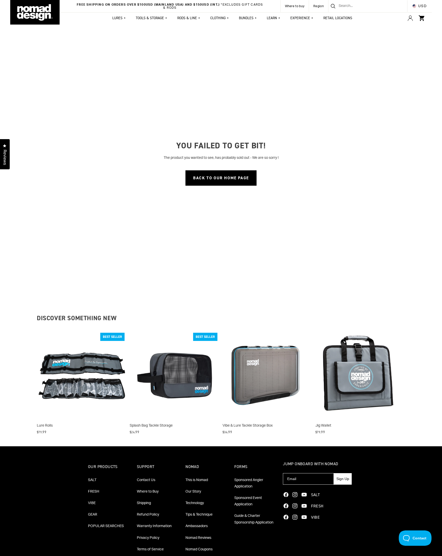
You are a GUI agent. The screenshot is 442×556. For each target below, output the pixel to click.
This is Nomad (196, 480)
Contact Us (146, 480)
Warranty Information (154, 526)
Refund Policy (148, 514)
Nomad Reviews (198, 538)
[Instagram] (295, 495)
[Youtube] (304, 495)
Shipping (144, 503)
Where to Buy (148, 491)
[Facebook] (286, 495)
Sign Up (342, 479)
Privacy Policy (148, 538)
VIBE (92, 503)
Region (318, 6)
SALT (92, 480)
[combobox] (361, 6)
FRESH (93, 491)
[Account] (410, 18)
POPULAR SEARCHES (106, 526)
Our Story (193, 491)
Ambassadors (196, 526)
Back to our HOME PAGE (221, 178)
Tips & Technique (199, 514)
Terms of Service (150, 549)
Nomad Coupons (199, 549)
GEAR (92, 514)
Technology (194, 503)
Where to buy (295, 6)
